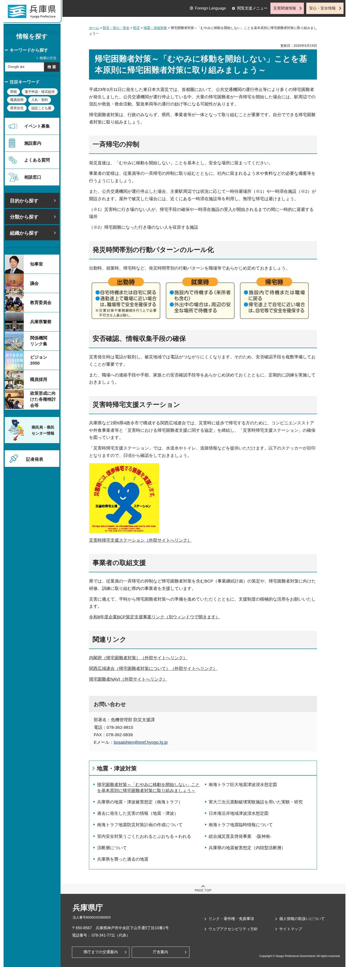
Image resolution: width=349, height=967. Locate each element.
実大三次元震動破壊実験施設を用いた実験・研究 (256, 802)
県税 (13, 92)
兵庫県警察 (41, 321)
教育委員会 (41, 302)
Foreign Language (210, 8)
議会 (34, 283)
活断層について (112, 847)
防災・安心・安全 (116, 28)
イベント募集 (37, 126)
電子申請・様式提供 (40, 92)
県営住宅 (17, 108)
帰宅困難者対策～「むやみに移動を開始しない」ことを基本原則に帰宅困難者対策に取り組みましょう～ (148, 787)
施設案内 (32, 143)
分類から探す (24, 216)
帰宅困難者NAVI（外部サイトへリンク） (128, 679)
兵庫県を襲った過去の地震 (122, 859)
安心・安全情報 (322, 8)
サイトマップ (290, 929)
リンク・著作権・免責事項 (231, 919)
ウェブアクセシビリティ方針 (233, 929)
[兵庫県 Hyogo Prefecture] (34, 13)
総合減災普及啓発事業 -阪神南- (240, 836)
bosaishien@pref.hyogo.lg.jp (141, 742)
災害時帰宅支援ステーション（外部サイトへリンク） (140, 540)
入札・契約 (39, 100)
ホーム (94, 28)
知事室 (36, 264)
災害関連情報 (284, 8)
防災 (136, 28)
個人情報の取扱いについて (302, 919)
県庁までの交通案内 (101, 952)
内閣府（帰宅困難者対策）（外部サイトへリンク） (138, 657)
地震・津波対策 (155, 28)
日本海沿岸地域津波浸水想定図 (239, 813)
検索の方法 (48, 58)
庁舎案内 (160, 952)
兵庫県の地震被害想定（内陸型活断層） (247, 847)
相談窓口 (32, 177)
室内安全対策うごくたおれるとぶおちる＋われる (144, 836)
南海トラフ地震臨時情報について (241, 824)
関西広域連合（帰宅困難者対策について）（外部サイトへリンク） (153, 668)
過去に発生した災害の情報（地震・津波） (137, 813)
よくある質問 (37, 160)
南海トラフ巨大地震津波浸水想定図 (243, 784)
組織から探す (24, 233)
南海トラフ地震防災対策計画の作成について (140, 824)
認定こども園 (41, 108)
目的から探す (24, 200)
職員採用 (17, 100)
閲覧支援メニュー (252, 8)
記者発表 (34, 459)
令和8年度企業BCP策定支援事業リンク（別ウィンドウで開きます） (154, 617)
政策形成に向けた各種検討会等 (43, 399)
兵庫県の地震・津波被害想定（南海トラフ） (140, 802)
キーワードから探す (29, 50)
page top (203, 890)
